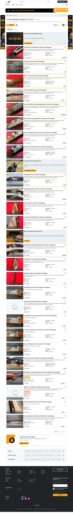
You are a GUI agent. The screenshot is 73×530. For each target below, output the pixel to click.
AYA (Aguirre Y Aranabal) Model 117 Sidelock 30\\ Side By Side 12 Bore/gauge (42, 372)
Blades (6, 472)
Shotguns (10, 15)
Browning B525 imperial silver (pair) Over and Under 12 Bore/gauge (39, 245)
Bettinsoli (59, 459)
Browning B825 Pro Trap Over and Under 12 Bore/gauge (37, 287)
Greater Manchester (50, 455)
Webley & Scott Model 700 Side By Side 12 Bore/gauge (37, 387)
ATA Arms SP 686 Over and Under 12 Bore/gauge (35, 90)
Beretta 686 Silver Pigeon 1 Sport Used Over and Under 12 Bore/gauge (40, 132)
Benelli (48, 459)
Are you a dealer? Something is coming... (33, 33)
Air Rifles (7, 470)
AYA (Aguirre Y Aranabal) (35, 459)
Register (7, 498)
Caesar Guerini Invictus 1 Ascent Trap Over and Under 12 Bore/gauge (40, 329)
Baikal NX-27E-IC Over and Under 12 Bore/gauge (35, 259)
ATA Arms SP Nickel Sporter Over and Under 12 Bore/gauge (37, 402)
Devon (33, 455)
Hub (17, 4)
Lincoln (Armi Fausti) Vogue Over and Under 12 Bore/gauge (37, 217)
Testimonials (31, 480)
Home (7, 15)
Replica (42, 471)
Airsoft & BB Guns (8, 473)
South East (59, 451)
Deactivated (31, 471)
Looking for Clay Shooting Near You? (32, 161)
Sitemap (18, 479)
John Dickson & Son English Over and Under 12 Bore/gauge (37, 47)
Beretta (53, 459)
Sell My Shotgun (61, 1)
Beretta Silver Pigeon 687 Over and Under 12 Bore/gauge (37, 344)
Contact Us (19, 481)
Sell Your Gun (60, 469)
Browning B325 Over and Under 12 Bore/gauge (35, 174)
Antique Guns (7, 474)
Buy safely (31, 481)
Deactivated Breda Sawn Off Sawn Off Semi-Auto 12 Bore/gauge (39, 416)
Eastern (34, 451)
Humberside (58, 455)
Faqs (6, 481)
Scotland (52, 451)
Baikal (43, 459)
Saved (21, 4)
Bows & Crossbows (32, 472)
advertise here (62, 15)
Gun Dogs (19, 473)
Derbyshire (27, 455)
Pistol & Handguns (8, 471)
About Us (7, 480)
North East (40, 451)
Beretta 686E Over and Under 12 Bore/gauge (34, 203)
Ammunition (19, 471)
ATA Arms (27, 459)
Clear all (15, 29)
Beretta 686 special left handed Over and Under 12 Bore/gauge (39, 358)
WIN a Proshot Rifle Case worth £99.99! (33, 231)
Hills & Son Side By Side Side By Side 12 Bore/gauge (36, 75)
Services (13, 4)
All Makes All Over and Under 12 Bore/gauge (34, 61)
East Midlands (27, 451)
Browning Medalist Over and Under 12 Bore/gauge (35, 273)
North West (47, 451)
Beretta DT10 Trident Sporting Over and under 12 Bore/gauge (38, 146)
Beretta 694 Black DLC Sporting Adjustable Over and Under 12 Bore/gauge (41, 104)
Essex (43, 455)
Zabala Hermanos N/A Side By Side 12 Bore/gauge (35, 301)
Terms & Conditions (32, 479)
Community (19, 489)
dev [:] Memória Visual (52, 509)
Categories (7, 4)
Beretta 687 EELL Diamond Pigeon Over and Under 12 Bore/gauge (39, 118)
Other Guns (19, 472)
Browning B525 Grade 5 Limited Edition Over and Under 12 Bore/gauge (40, 315)
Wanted (30, 473)
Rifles (18, 470)
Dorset (38, 455)
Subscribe (60, 494)
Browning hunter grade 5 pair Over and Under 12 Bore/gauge (38, 188)
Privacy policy (19, 480)
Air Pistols (43, 472)
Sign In (63, 4)
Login (6, 497)
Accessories (43, 470)
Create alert (25, 443)
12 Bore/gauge (9, 29)
